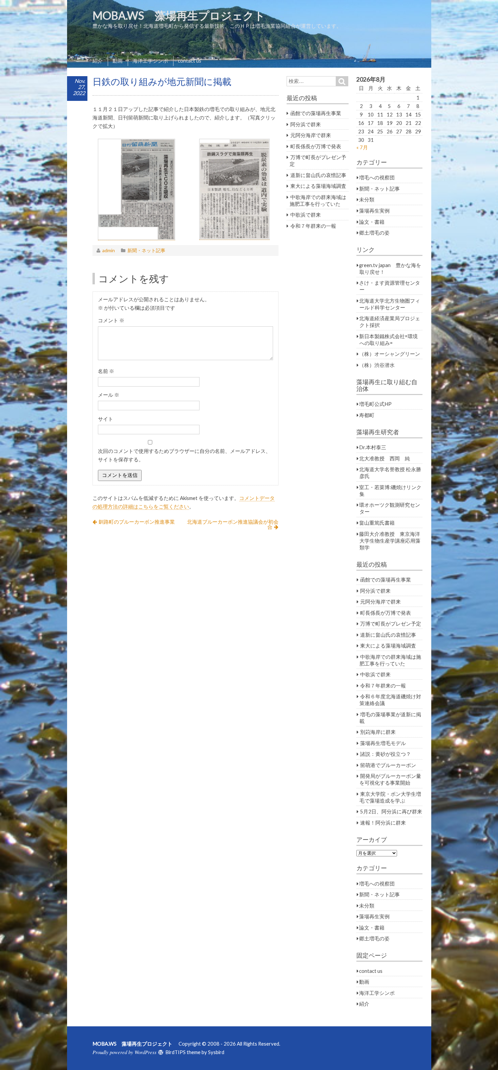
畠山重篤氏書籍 (377, 523)
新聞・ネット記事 (146, 250)
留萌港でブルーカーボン (388, 765)
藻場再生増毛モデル (383, 743)
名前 (106, 371)
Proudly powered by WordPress (124, 1052)
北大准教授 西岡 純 (384, 458)
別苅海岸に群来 (378, 732)
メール (108, 395)
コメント (111, 320)
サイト (105, 419)
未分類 (366, 199)
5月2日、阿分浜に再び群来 (391, 811)
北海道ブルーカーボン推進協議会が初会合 (232, 524)
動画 (117, 61)
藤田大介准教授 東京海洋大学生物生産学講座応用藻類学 (389, 540)
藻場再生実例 (374, 211)
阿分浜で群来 (305, 124)
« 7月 (362, 147)
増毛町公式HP (375, 404)
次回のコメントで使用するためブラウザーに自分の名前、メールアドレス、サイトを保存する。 (184, 455)
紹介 (97, 61)
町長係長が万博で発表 (315, 146)
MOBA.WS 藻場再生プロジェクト (184, 15)
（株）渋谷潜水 (377, 365)
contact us (189, 61)
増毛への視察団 (377, 177)
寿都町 (366, 415)
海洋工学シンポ (150, 61)
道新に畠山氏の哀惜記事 (318, 175)
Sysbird (216, 1052)
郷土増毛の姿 (374, 233)
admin (108, 250)
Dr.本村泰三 (372, 447)
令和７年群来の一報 (313, 226)
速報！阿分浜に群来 (383, 823)
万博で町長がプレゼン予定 (390, 623)
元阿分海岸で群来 (310, 135)
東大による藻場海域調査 (318, 186)
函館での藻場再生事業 (315, 113)
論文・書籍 (372, 222)
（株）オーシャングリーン (389, 354)
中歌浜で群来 (305, 215)
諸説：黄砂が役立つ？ (385, 754)
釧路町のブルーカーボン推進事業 (137, 522)
